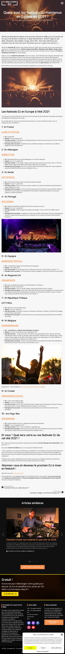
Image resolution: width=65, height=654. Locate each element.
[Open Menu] (62, 3)
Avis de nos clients (32, 614)
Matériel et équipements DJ (27, 551)
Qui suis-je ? (30, 616)
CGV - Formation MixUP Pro (34, 611)
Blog (16, 20)
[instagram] (29, 627)
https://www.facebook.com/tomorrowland (32, 387)
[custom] (29, 623)
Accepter (30, 648)
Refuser (43, 648)
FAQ (28, 619)
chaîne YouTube (18, 473)
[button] (62, 634)
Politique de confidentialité (43, 651)
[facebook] (37, 623)
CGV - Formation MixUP (34, 608)
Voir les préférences (56, 648)
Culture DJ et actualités (14, 551)
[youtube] (33, 627)
